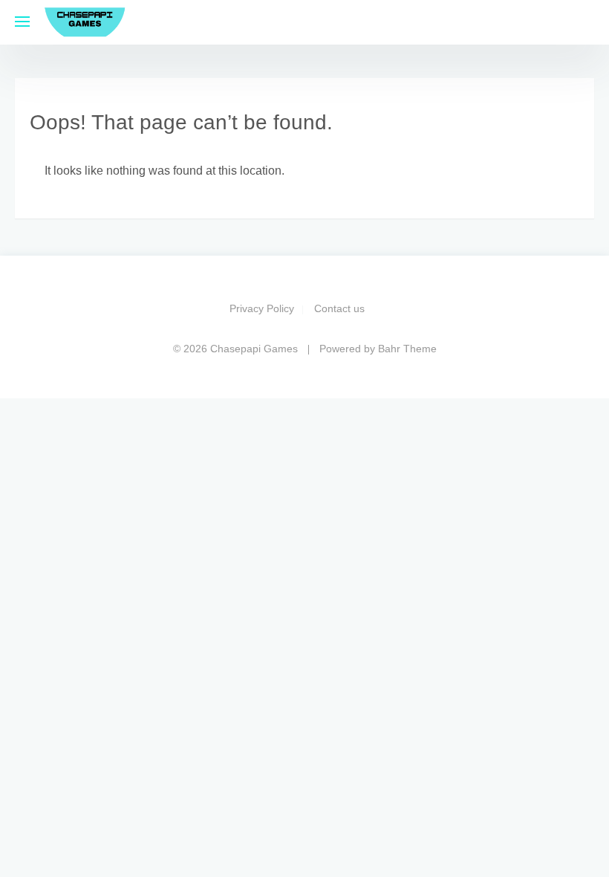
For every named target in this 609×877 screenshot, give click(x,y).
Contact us (339, 308)
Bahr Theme (407, 349)
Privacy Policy (261, 308)
